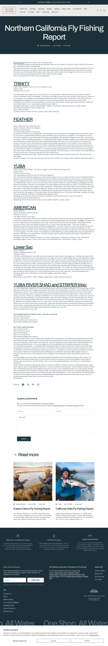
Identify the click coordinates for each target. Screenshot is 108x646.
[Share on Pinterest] (33, 384)
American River (45, 45)
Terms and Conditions (11, 602)
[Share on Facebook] (23, 384)
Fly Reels (41, 9)
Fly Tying (31, 12)
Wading (49, 9)
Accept (53, 641)
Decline (87, 641)
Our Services (99, 576)
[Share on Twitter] (28, 384)
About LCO (23, 9)
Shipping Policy (8, 605)
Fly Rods (33, 9)
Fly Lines (23, 12)
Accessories (77, 9)
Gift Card (55, 12)
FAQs (5, 596)
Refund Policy (8, 599)
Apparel (56, 9)
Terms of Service (74, 405)
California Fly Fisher (61, 572)
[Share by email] (38, 384)
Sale (37, 12)
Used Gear (45, 12)
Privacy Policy (94, 635)
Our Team (98, 579)
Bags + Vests (66, 9)
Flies (85, 9)
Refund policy (8, 611)
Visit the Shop (100, 571)
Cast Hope (63, 574)
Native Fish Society (74, 574)
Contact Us (7, 593)
